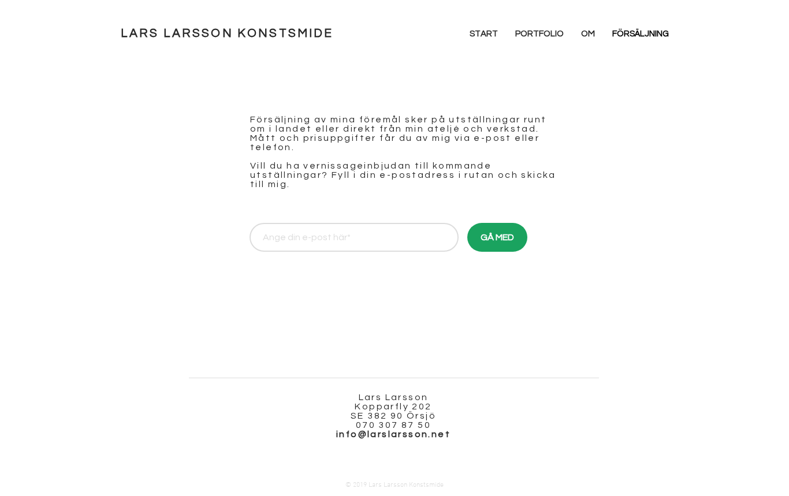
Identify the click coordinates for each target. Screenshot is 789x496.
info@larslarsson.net (393, 434)
